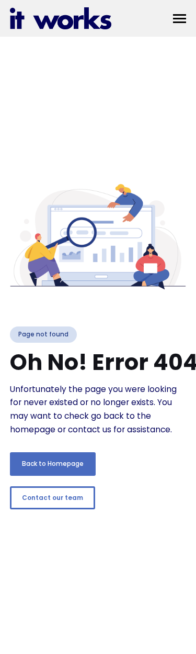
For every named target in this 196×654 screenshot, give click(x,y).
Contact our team (52, 497)
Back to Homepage (53, 463)
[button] (179, 18)
